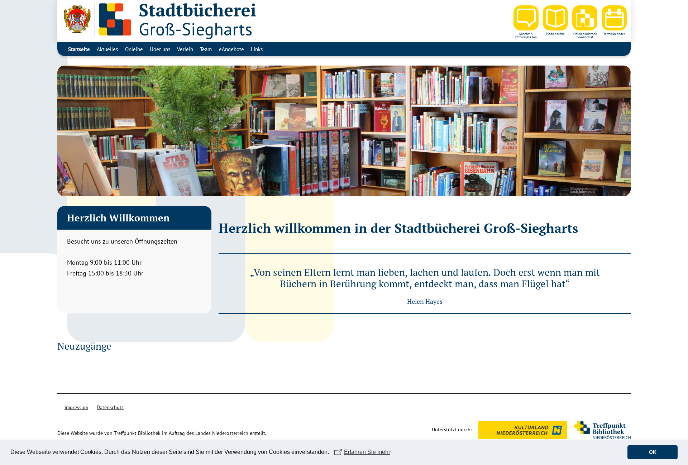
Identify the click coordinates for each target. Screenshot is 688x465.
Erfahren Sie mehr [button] (367, 452)
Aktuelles (107, 49)
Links (257, 49)
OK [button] (652, 452)
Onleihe (134, 49)
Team (206, 49)
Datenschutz (110, 407)
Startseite (79, 49)
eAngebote (231, 49)
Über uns (160, 49)
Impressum (76, 407)
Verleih (185, 49)
